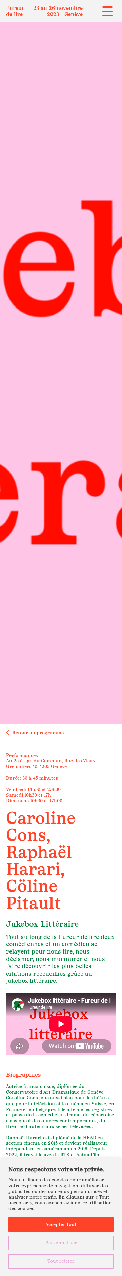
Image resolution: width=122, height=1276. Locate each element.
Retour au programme (38, 733)
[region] (61, 1217)
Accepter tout (61, 1224)
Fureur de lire (15, 11)
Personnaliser (61, 1243)
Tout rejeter (61, 1261)
